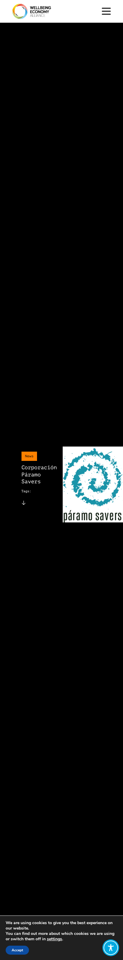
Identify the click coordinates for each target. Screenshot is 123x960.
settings (54, 939)
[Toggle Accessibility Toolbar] (111, 948)
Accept (17, 950)
